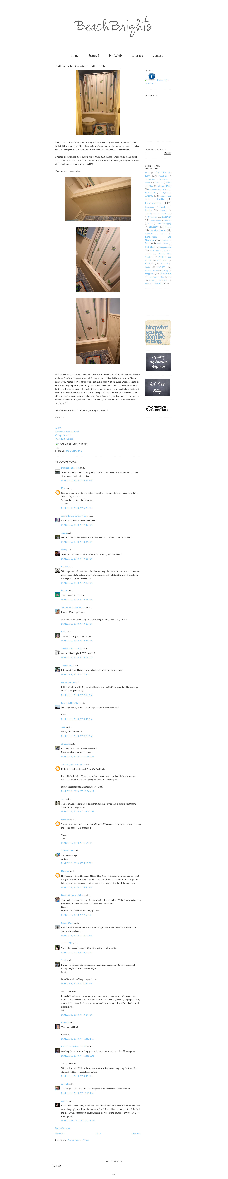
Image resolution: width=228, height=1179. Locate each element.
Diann (64, 590)
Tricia (64, 532)
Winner (148, 283)
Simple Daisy (67, 922)
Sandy (64, 960)
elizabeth (65, 743)
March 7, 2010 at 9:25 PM (76, 599)
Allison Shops (67, 850)
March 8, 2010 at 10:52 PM (77, 1038)
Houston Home (157, 230)
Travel (151, 280)
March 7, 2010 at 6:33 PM (76, 507)
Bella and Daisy (164, 185)
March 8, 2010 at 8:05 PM (76, 935)
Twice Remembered (64, 438)
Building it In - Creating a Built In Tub (80, 66)
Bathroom (164, 179)
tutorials (137, 55)
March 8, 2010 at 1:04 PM (76, 842)
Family (163, 206)
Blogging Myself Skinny (158, 189)
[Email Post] (57, 447)
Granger (168, 220)
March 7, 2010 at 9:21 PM (76, 558)
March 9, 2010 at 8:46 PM (76, 1076)
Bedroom (158, 183)
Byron (165, 192)
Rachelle (65, 1022)
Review (161, 266)
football (148, 213)
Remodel (164, 264)
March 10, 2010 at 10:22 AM (78, 1120)
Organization (165, 246)
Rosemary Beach (151, 270)
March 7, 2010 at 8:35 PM (76, 541)
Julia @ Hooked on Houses (73, 607)
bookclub (115, 55)
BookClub (150, 192)
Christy (149, 195)
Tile (162, 277)
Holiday (153, 226)
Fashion (148, 210)
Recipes (149, 263)
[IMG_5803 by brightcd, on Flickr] (98, 220)
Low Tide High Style (70, 702)
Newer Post (60, 1133)
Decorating (74, 451)
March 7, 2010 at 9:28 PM (76, 623)
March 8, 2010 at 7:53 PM (76, 914)
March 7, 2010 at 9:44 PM (76, 640)
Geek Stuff (152, 216)
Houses (168, 226)
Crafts (160, 199)
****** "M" (66, 943)
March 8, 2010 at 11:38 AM (77, 811)
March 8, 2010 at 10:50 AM (77, 791)
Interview (149, 233)
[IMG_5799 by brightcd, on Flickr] (98, 292)
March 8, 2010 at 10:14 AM (77, 756)
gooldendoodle (156, 220)
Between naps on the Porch (67, 431)
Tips (169, 276)
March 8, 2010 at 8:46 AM (77, 718)
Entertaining (149, 207)
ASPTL (58, 428)
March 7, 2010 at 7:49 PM (76, 524)
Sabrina (64, 566)
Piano (166, 250)
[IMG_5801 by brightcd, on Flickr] (98, 135)
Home (98, 1133)
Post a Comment (62, 1128)
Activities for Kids (158, 174)
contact (158, 55)
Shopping (149, 273)
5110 (147, 172)
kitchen (163, 233)
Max (147, 243)
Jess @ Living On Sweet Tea (74, 515)
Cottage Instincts (63, 435)
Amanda (65, 1083)
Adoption (163, 175)
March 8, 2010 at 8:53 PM (76, 952)
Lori (63, 631)
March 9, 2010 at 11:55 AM (77, 1055)
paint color (154, 250)
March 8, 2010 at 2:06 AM (77, 657)
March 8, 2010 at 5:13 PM (76, 863)
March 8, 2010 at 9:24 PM (76, 1014)
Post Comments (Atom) (78, 1139)
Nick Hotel (150, 246)
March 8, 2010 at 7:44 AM (77, 674)
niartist (64, 1100)
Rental (147, 267)
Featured (163, 210)
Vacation (163, 280)
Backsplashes (150, 179)
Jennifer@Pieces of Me (71, 648)
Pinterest (148, 254)
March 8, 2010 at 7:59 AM (77, 695)
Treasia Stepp (67, 665)
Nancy (64, 549)
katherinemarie (68, 682)
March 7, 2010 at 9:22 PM (76, 582)
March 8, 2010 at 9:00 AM (77, 735)
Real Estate (162, 260)
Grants (150, 223)
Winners (159, 283)
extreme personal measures (73, 764)
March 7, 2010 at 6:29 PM (76, 480)
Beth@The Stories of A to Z (73, 1046)
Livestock (164, 240)
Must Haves (162, 243)
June (63, 726)
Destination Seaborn (70, 467)
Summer (153, 277)
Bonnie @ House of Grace (73, 895)
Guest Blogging (164, 223)
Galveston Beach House (163, 213)
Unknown (65, 819)
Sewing (164, 270)
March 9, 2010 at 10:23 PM (77, 1093)
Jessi (63, 798)
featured (93, 55)
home (74, 55)
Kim (63, 488)
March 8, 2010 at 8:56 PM (76, 983)
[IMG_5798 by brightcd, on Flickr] (98, 363)
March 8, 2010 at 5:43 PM (76, 887)
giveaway (166, 216)
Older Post (136, 1133)
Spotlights (165, 273)
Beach (147, 182)
